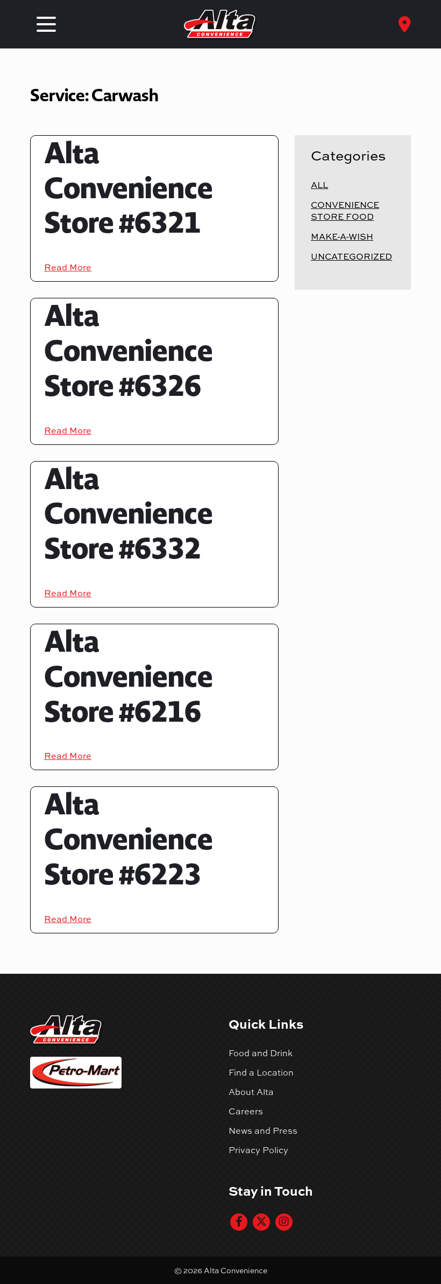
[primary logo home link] (221, 24)
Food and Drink (261, 1053)
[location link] (405, 24)
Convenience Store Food (345, 210)
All (319, 185)
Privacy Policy (258, 1150)
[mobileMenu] (46, 24)
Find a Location (261, 1072)
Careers (246, 1111)
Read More (67, 267)
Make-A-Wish (342, 236)
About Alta (251, 1092)
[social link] (238, 1222)
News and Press (263, 1130)
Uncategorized (351, 256)
